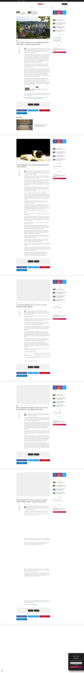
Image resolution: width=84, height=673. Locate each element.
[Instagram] (65, 1)
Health (22, 405)
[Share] (19, 47)
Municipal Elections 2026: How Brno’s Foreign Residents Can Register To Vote (60, 31)
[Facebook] (62, 1)
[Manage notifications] (2, 671)
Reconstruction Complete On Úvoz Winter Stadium (23, 13)
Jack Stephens (19, 40)
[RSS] (65, 7)
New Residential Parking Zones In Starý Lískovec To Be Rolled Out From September (35, 13)
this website (35, 604)
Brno (21, 10)
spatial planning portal (39, 98)
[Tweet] (19, 49)
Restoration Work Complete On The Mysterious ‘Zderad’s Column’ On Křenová (61, 27)
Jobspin (59, 37)
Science (24, 405)
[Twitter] (64, 1)
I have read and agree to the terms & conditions (76, 664)
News (22, 10)
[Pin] (19, 51)
